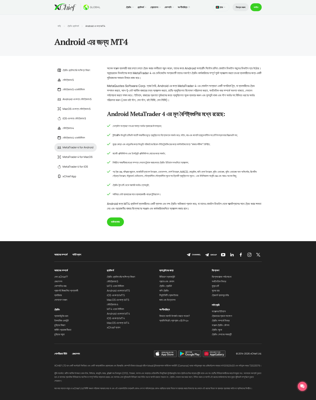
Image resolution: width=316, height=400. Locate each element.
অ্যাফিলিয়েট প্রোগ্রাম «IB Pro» (174, 320)
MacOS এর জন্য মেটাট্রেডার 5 (77, 109)
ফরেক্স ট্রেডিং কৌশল (220, 325)
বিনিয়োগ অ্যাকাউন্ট (167, 277)
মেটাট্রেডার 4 (68, 128)
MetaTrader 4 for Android (78, 147)
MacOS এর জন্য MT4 (118, 323)
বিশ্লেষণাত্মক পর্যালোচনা (222, 277)
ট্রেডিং (57, 309)
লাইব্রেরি (215, 305)
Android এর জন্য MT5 (118, 290)
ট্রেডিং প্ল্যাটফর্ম (73, 26)
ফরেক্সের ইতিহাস (219, 311)
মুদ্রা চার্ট (215, 286)
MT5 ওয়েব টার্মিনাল (115, 286)
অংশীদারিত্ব (182, 7)
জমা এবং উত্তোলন (167, 300)
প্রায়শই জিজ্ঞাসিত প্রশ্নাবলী (66, 290)
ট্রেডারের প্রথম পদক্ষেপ (222, 316)
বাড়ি (59, 26)
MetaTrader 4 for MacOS (77, 157)
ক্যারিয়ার (58, 295)
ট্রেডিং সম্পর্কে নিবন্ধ (221, 320)
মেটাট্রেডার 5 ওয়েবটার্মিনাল (74, 89)
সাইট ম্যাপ (76, 254)
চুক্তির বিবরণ (59, 325)
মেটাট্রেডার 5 (68, 80)
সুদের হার (215, 290)
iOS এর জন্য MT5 (116, 295)
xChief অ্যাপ (113, 327)
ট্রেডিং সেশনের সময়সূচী (222, 334)
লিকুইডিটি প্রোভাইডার (168, 295)
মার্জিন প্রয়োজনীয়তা (62, 330)
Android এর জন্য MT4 (118, 313)
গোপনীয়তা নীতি (60, 353)
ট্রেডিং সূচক (217, 330)
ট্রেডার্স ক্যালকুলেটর (220, 295)
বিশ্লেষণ (215, 270)
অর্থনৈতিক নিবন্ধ (219, 281)
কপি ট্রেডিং (164, 290)
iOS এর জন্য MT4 (116, 318)
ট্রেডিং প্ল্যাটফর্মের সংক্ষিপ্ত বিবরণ (76, 70)
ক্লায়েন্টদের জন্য (166, 270)
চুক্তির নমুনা (59, 334)
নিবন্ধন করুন (240, 7)
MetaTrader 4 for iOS (75, 166)
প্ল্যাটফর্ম (110, 270)
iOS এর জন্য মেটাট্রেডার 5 (74, 118)
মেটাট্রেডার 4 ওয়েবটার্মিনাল (74, 137)
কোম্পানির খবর (60, 286)
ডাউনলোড (115, 222)
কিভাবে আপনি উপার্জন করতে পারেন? (174, 316)
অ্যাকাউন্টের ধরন (61, 316)
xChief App (69, 176)
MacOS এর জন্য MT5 (118, 300)
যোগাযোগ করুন (60, 300)
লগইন (256, 7)
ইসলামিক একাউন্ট (61, 320)
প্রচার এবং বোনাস (166, 281)
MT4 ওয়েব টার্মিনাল (115, 309)
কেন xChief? (61, 277)
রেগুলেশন (58, 281)
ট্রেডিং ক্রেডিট (165, 286)
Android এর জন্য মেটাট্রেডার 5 (77, 99)
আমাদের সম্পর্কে (60, 254)
